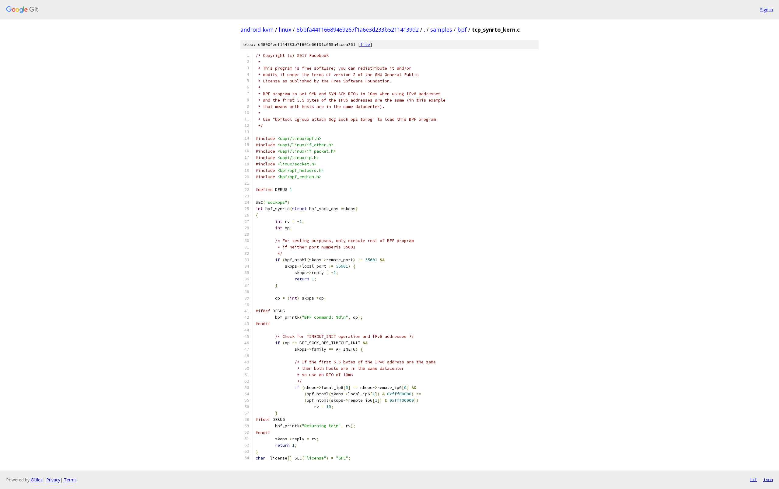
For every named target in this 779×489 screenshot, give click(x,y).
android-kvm (257, 29)
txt (753, 479)
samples (441, 29)
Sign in (766, 9)
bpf (462, 29)
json (768, 479)
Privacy (53, 480)
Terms (70, 480)
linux (285, 29)
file (365, 44)
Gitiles (37, 480)
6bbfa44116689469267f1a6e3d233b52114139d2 (357, 29)
